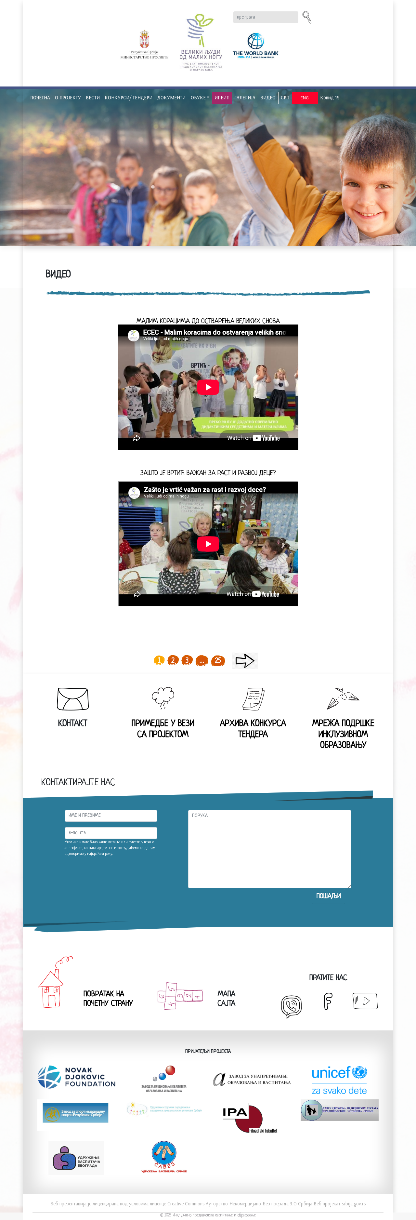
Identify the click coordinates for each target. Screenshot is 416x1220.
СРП (285, 97)
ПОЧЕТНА (40, 97)
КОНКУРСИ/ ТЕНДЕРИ (128, 97)
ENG (305, 97)
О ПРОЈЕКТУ (68, 97)
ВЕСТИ (93, 97)
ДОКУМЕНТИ (171, 97)
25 (218, 661)
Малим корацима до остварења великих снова (208, 321)
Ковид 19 (330, 97)
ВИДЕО (268, 97)
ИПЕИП (221, 97)
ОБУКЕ (198, 97)
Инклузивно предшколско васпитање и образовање (214, 1215)
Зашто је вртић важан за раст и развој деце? (208, 473)
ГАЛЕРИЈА (244, 97)
